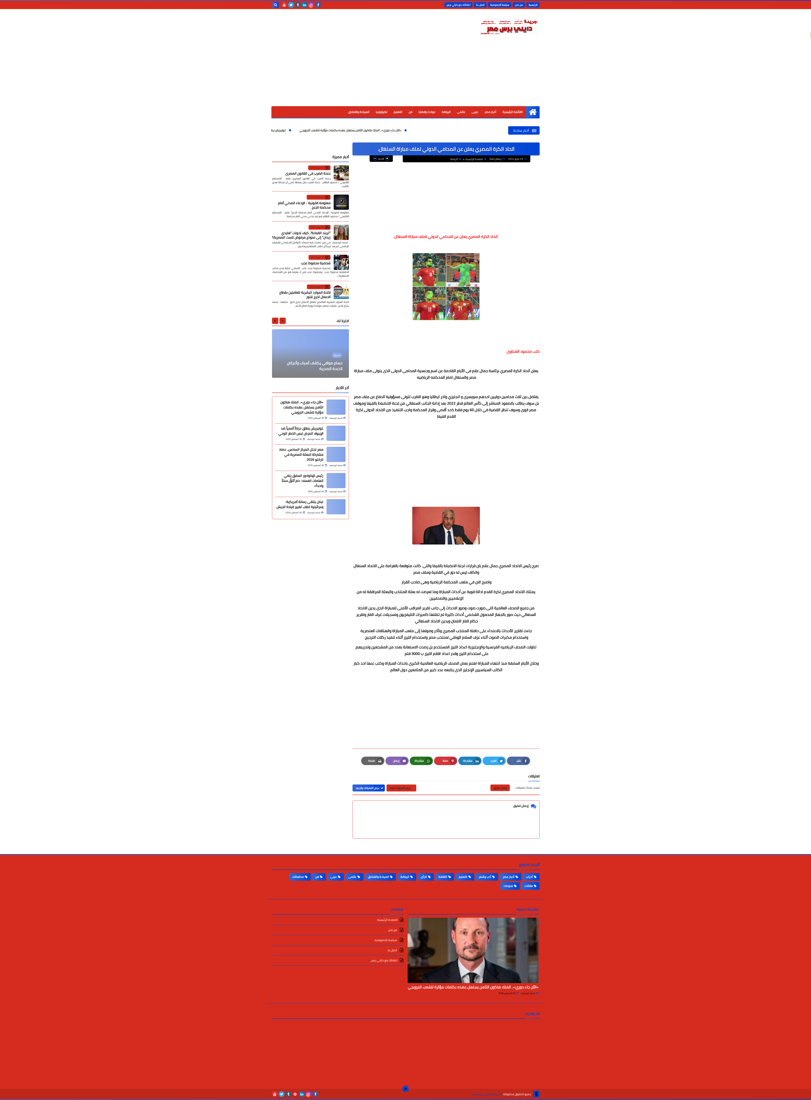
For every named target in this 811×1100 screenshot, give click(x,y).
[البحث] (275, 5)
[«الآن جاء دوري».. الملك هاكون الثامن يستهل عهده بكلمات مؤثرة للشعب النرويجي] (336, 407)
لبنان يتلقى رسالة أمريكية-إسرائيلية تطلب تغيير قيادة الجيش (299, 504)
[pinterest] (295, 1094)
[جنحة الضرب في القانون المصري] (341, 172)
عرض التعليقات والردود (368, 788)
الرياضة (446, 112)
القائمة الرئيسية (513, 112)
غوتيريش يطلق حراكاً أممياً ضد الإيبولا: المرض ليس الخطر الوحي (318, 130)
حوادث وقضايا (427, 112)
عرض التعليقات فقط (400, 788)
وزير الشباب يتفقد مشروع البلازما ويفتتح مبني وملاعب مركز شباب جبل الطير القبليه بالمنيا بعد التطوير (311, 363)
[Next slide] (275, 321)
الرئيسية (533, 4)
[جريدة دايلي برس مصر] (509, 26)
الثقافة (442, 876)
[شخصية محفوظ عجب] (341, 262)
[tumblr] (298, 5)
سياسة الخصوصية (499, 4)
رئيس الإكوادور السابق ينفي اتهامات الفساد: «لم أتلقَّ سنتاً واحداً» (302, 480)
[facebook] (318, 5)
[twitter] (291, 5)
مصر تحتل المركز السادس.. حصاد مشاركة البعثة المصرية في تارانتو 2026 (301, 454)
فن (410, 112)
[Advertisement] (405, 74)
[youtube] (284, 5)
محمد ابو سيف (528, 993)
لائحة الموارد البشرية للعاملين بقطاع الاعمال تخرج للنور (305, 294)
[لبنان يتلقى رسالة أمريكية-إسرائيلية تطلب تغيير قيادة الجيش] (336, 506)
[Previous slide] (282, 321)
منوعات (508, 886)
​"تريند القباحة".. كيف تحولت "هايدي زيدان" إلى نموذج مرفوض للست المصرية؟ (301, 235)
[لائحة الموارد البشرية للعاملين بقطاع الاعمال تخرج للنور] (341, 291)
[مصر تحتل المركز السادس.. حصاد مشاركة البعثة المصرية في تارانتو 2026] (336, 454)
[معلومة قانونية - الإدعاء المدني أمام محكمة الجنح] (341, 202)
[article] (310, 353)
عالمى (461, 112)
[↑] (405, 1089)
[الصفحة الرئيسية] (533, 112)
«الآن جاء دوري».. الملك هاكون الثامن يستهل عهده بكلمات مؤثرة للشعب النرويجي (422, 130)
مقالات (528, 886)
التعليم (398, 112)
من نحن (519, 4)
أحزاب (529, 876)
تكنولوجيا (381, 112)
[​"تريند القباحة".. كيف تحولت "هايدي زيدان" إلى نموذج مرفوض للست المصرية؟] (341, 232)
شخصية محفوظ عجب (316, 263)
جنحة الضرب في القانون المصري (308, 173)
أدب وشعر (485, 876)
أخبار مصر (490, 112)
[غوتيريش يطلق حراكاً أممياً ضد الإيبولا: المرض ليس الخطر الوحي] (336, 433)
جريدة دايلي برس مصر (485, 1094)
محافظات (298, 876)
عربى (475, 112)
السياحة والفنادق (358, 112)
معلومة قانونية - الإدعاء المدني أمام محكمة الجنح (304, 205)
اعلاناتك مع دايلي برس (458, 4)
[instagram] (311, 5)
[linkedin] (305, 5)
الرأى (424, 876)
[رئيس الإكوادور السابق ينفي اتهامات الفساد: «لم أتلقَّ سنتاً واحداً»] (336, 480)
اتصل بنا (480, 4)
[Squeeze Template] (536, 1094)
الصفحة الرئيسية (474, 159)
